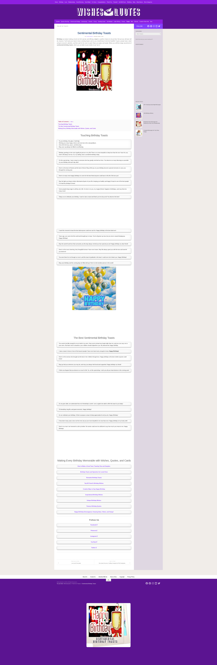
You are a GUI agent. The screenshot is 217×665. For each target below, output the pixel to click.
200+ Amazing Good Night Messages (152, 104)
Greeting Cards (101, 21)
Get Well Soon (122, 2)
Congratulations (101, 2)
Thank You (109, 2)
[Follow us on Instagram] (154, 26)
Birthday (61, 2)
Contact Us (92, 577)
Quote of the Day (65, 21)
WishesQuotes (67, 583)
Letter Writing (117, 21)
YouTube (93, 542)
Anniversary (84, 21)
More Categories (148, 2)
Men (132, 21)
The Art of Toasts (62, 26)
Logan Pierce (89, 36)
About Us (85, 577)
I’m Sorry (94, 2)
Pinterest (93, 530)
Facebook (93, 525)
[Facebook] (148, 26)
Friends (90, 21)
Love (66, 2)
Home (56, 2)
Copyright (122, 577)
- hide (71, 121)
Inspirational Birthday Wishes (94, 494)
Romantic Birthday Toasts (94, 477)
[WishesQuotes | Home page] (108, 12)
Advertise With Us (102, 577)
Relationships (71, 2)
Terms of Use (113, 577)
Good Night (87, 2)
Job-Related (109, 21)
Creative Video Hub (144, 21)
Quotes (58, 21)
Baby (134, 2)
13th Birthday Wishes (148, 113)
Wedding (129, 2)
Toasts (128, 21)
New (151, 21)
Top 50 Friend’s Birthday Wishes (93, 483)
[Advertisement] (94, 105)
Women (136, 21)
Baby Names (140, 2)
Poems (123, 21)
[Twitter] (159, 26)
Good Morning (79, 2)
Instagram (93, 536)
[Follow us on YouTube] (156, 26)
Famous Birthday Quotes (94, 506)
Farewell (115, 2)
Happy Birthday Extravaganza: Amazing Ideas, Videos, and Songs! (94, 512)
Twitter (93, 547)
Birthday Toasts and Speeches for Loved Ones (94, 472)
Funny (95, 21)
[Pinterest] (151, 26)
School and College (75, 21)
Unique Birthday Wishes (94, 500)
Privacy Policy (130, 577)
